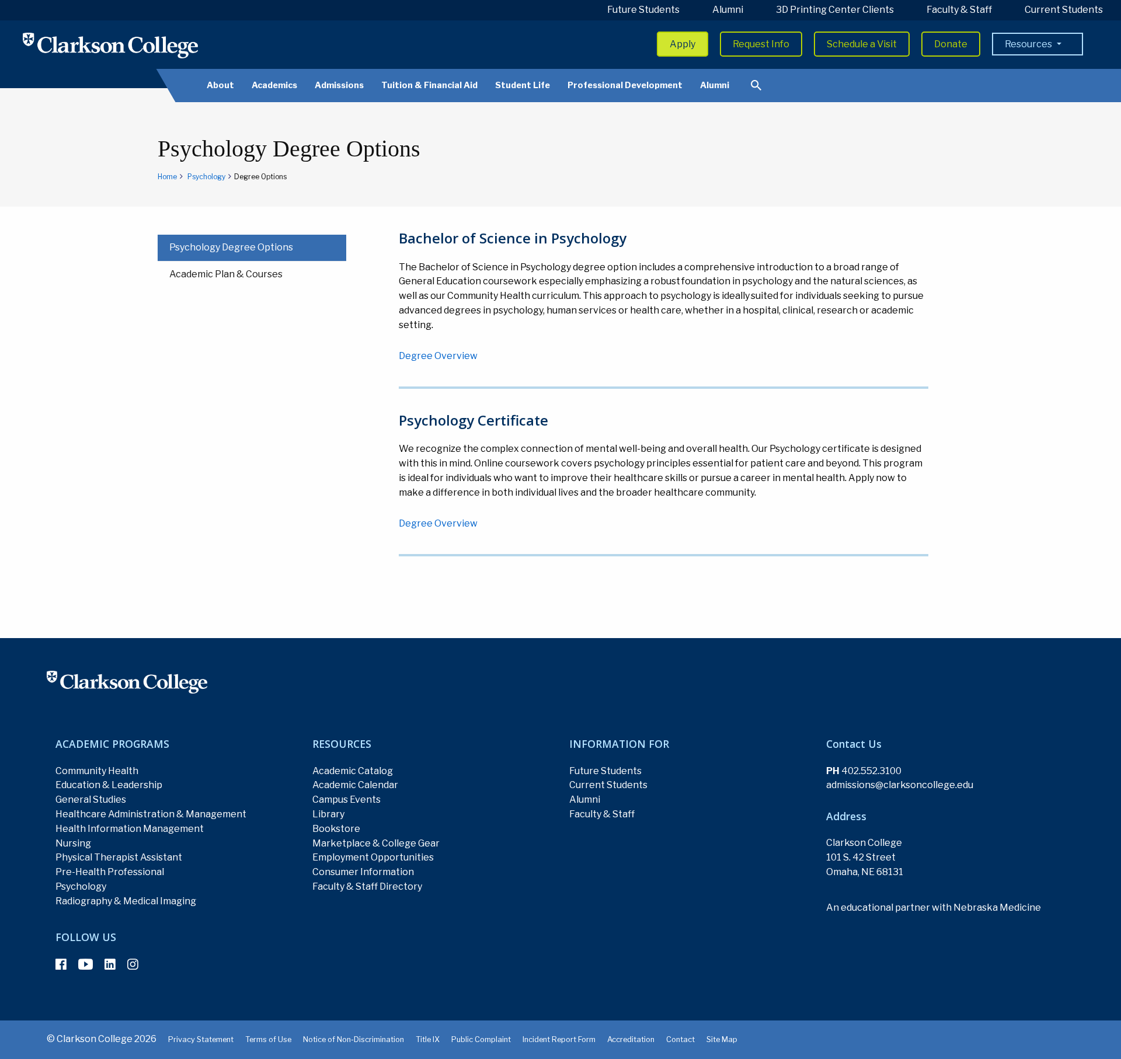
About (220, 85)
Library (328, 814)
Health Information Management (129, 828)
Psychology (206, 176)
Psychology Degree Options (231, 247)
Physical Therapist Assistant (118, 857)
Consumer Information (363, 871)
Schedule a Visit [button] (862, 44)
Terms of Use (268, 1039)
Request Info (761, 44)
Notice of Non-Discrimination (353, 1039)
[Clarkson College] (110, 45)
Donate (950, 44)
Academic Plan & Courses (226, 274)
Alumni (727, 9)
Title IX (428, 1039)
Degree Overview (438, 355)
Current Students (1064, 9)
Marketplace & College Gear (376, 843)
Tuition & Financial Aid (429, 85)
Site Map (721, 1039)
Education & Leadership (108, 784)
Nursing (73, 843)
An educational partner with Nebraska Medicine (933, 907)
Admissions (339, 85)
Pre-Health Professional (109, 871)
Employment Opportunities (373, 857)
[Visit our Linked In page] (110, 964)
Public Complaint (481, 1039)
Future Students (643, 9)
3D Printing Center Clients (835, 9)
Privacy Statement (201, 1039)
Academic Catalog (352, 770)
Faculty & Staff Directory (367, 886)
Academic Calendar (355, 784)
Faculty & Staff (959, 9)
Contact (680, 1039)
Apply (682, 44)
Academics (274, 85)
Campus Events (346, 799)
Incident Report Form (559, 1039)
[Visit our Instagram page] (132, 964)
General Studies (90, 799)
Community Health (96, 770)
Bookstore (336, 828)
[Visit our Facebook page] (61, 964)
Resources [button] (1029, 44)
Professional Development (625, 85)
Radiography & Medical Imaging (125, 901)
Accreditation (631, 1039)
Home (167, 176)
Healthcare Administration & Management (150, 814)
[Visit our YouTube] (85, 964)
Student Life (522, 85)
